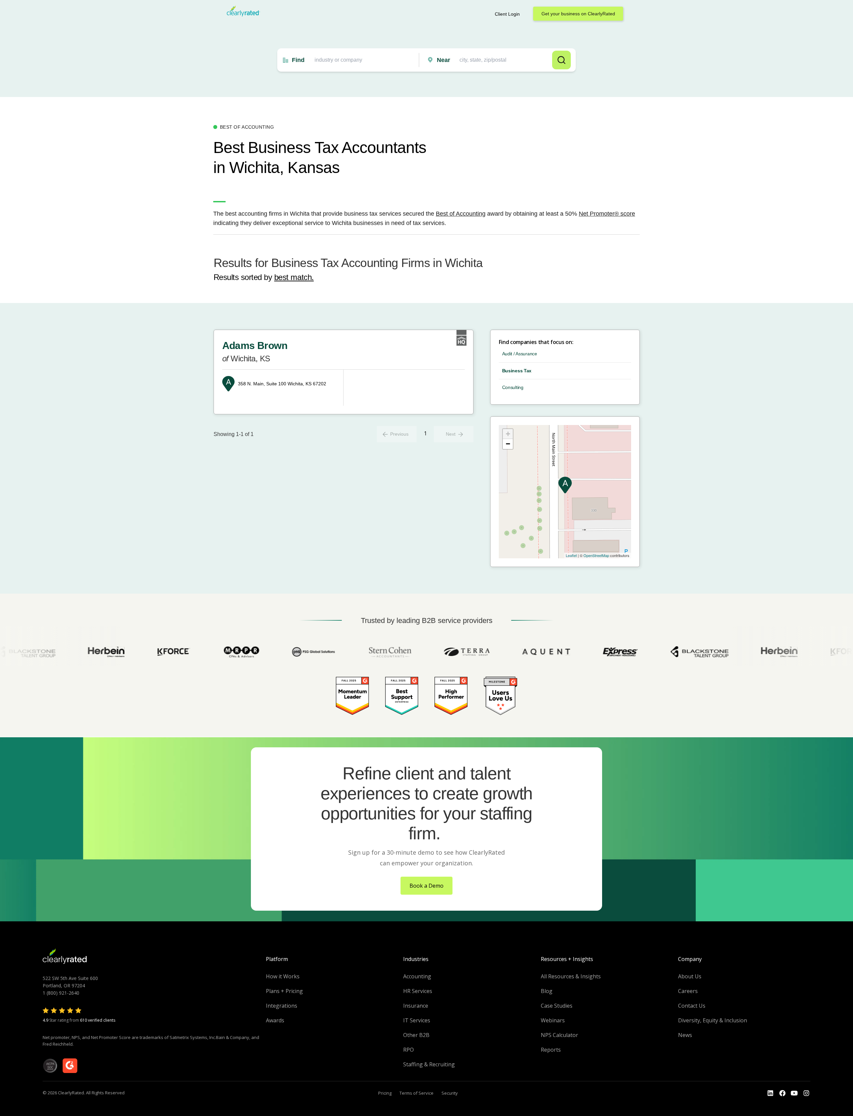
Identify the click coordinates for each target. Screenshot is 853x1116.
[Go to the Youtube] (782, 1093)
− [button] (508, 444)
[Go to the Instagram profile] (806, 1093)
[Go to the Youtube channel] (794, 1093)
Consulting (512, 387)
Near (443, 60)
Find (298, 60)
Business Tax (517, 370)
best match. (294, 277)
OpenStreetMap (596, 555)
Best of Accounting (460, 213)
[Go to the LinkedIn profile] (770, 1093)
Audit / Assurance (519, 353)
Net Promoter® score (607, 213)
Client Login (507, 14)
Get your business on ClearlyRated (578, 13)
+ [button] (508, 434)
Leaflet (571, 555)
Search (561, 60)
